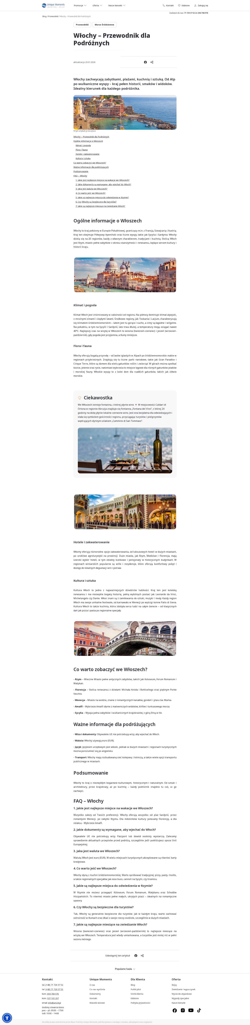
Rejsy (174, 985)
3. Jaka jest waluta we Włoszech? (91, 188)
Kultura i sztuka (83, 158)
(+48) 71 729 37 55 (54, 989)
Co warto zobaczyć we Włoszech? (89, 162)
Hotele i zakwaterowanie (87, 154)
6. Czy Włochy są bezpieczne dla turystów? (96, 201)
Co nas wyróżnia (97, 989)
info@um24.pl (54, 1002)
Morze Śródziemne (104, 24)
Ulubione (186, 5)
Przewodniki (53, 16)
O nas (92, 985)
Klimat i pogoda (83, 145)
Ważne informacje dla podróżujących (91, 167)
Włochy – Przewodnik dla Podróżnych (91, 136)
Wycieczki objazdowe (182, 993)
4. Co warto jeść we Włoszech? (90, 193)
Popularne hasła (123, 969)
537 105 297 (53, 998)
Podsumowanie (80, 171)
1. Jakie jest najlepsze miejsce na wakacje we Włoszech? (103, 180)
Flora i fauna (82, 149)
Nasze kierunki (178, 1002)
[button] (7, 1018)
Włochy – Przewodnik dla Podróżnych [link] (75, 16)
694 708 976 (203, 13)
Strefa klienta (137, 993)
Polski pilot (136, 989)
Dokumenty (95, 993)
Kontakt (170, 5)
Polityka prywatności (140, 1002)
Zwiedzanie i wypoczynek (183, 989)
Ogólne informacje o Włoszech (88, 141)
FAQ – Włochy (80, 175)
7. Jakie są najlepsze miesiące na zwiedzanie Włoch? (100, 206)
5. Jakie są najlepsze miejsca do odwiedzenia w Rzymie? (102, 197)
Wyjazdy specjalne (180, 998)
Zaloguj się (203, 5)
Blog (44, 16)
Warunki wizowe (97, 1002)
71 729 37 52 (189, 13)
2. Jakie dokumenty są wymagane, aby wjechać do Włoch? (103, 184)
